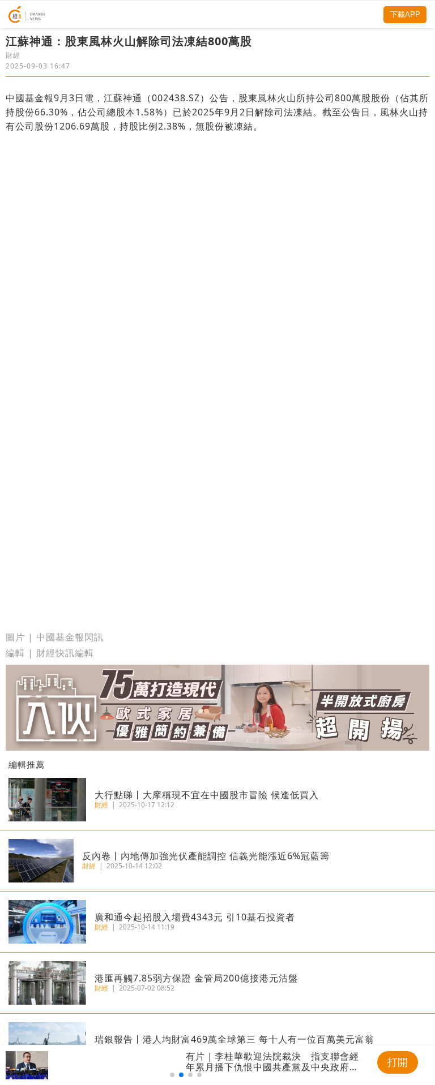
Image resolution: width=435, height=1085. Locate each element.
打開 (397, 1062)
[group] (186, 1065)
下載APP (405, 14)
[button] (172, 1075)
